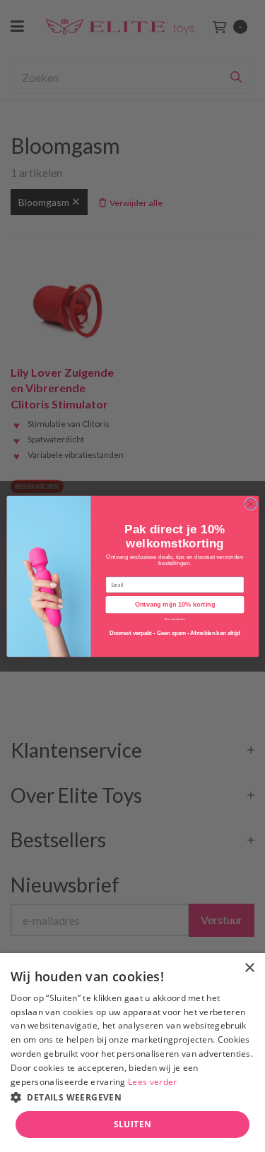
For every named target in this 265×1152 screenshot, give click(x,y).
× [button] (249, 968)
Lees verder (152, 1082)
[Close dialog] (250, 503)
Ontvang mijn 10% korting (174, 604)
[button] (132, 1097)
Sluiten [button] (133, 1124)
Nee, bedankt (175, 618)
